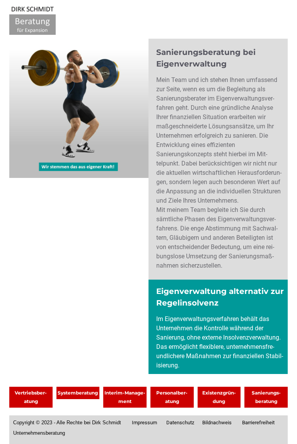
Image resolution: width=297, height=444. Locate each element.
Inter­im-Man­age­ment (124, 397)
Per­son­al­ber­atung (172, 397)
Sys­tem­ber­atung (78, 393)
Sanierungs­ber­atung (266, 397)
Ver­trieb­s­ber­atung (31, 397)
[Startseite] (32, 19)
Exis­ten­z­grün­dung (219, 397)
